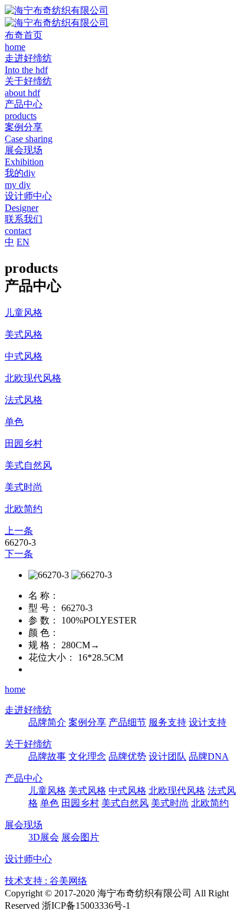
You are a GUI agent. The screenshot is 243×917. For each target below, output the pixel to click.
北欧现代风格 (177, 791)
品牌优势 (127, 756)
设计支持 (207, 722)
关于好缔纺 (28, 744)
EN (23, 242)
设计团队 (167, 756)
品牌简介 (47, 722)
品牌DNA (209, 756)
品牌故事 (47, 756)
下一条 (19, 554)
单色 (49, 803)
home (15, 689)
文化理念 (87, 756)
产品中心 (23, 778)
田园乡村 (80, 803)
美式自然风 (125, 803)
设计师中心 (28, 859)
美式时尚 (170, 803)
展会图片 (80, 837)
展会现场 (23, 825)
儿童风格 (47, 791)
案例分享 (87, 722)
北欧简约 (210, 803)
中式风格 (127, 791)
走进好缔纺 (28, 710)
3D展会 (43, 837)
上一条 (19, 531)
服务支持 (167, 722)
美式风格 (87, 791)
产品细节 (127, 722)
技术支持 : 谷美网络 (46, 881)
